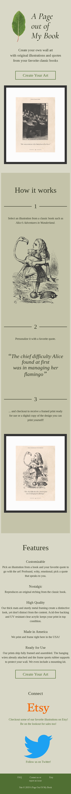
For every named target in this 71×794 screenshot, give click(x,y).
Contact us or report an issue (35, 779)
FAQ (19, 777)
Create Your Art (35, 75)
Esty (51, 777)
